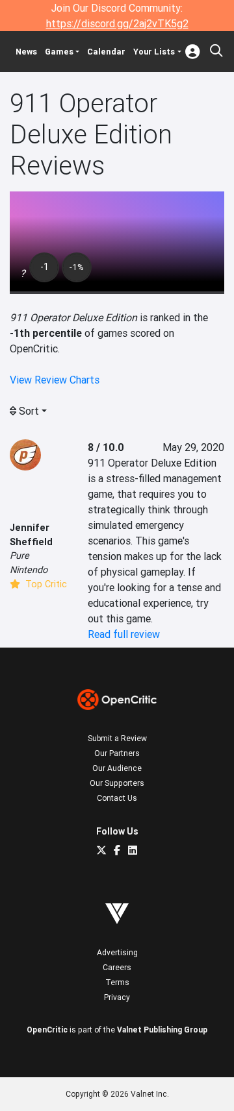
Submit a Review (117, 738)
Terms (117, 982)
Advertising (117, 952)
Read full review (124, 634)
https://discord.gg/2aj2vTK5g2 (117, 23)
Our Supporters (117, 783)
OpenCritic (47, 1029)
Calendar (106, 51)
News (26, 51)
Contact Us (117, 798)
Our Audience (117, 768)
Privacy (117, 997)
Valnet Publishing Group (162, 1029)
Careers (117, 967)
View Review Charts (54, 379)
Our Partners (117, 753)
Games (59, 51)
